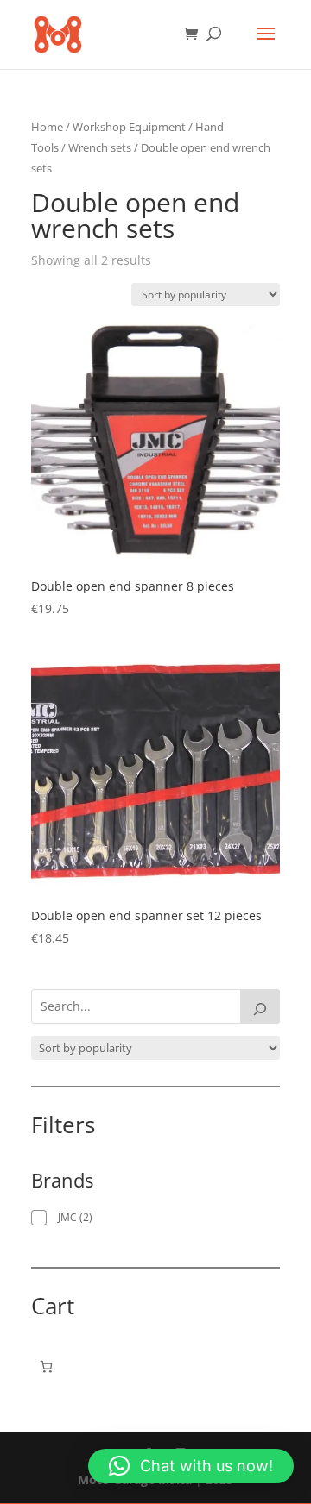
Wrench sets (99, 147)
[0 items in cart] (46, 1366)
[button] (191, 1466)
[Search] (260, 1006)
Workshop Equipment (129, 127)
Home (47, 127)
